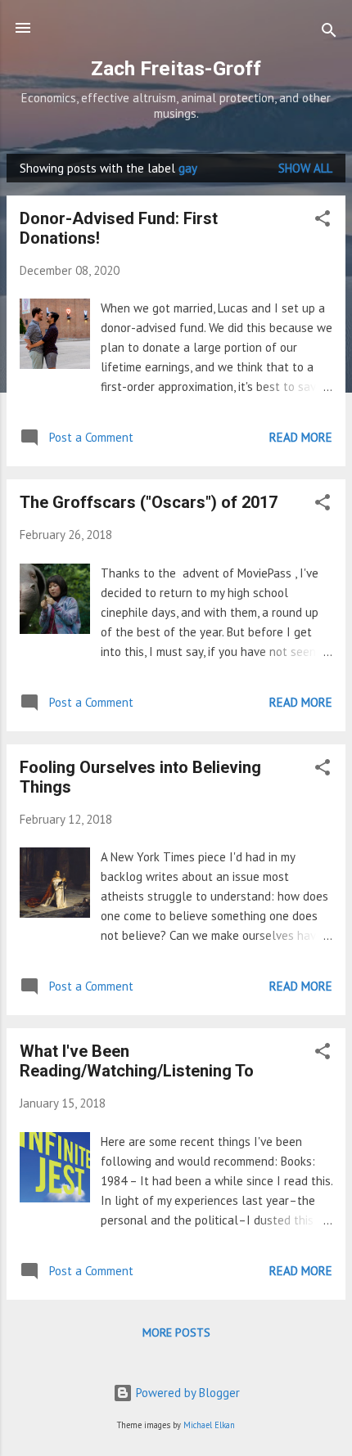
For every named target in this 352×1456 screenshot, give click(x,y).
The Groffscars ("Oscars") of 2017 (149, 502)
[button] (322, 221)
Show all (305, 168)
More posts (176, 1332)
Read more (300, 437)
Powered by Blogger (186, 1392)
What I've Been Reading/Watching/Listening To (137, 1061)
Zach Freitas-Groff (176, 68)
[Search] (329, 33)
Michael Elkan (209, 1425)
